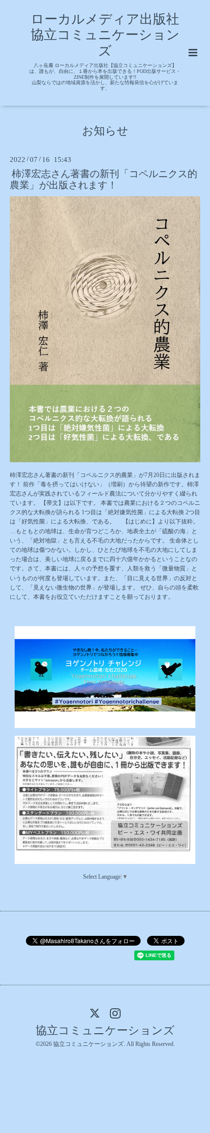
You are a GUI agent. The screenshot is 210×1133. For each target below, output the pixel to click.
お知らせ (105, 130)
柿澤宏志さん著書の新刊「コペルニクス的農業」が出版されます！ (103, 179)
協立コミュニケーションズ (105, 1030)
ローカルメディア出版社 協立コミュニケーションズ (112, 35)
